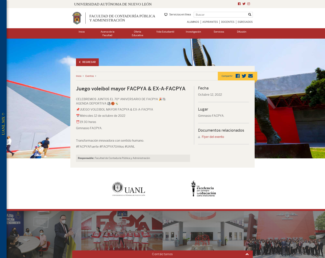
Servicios (219, 31)
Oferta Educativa (137, 33)
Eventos (89, 76)
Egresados (245, 22)
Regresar (89, 62)
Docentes (228, 22)
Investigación (193, 31)
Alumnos (193, 22)
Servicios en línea (180, 14)
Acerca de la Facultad (107, 33)
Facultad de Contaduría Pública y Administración (122, 18)
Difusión (241, 31)
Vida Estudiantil (165, 31)
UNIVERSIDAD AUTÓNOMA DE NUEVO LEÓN (113, 4)
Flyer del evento (213, 137)
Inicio (82, 31)
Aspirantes (210, 22)
